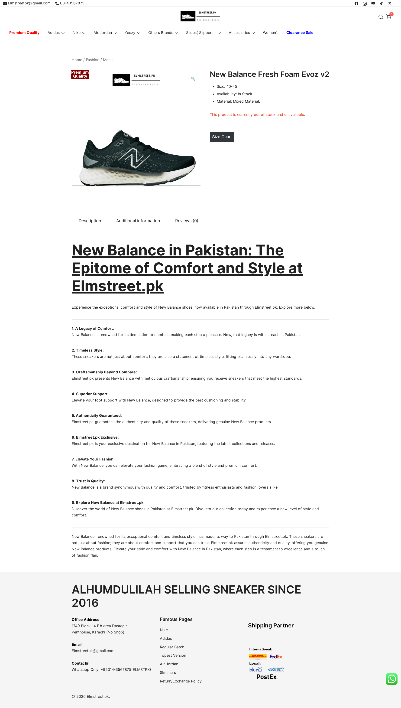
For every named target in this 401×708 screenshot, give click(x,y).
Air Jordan (103, 32)
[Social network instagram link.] (365, 3)
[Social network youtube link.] (373, 3)
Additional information (138, 220)
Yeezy (130, 32)
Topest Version (173, 655)
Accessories (239, 32)
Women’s (270, 32)
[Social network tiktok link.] (381, 3)
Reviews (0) (186, 220)
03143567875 (72, 3)
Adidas (54, 32)
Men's (108, 59)
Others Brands (160, 32)
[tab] (90, 221)
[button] (193, 78)
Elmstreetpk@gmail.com (29, 3)
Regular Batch (172, 647)
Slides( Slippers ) (201, 32)
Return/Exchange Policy (181, 681)
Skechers (168, 672)
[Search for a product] (381, 17)
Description (90, 220)
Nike (77, 32)
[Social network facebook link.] (356, 3)
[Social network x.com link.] (390, 3)
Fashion (92, 59)
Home (77, 59)
